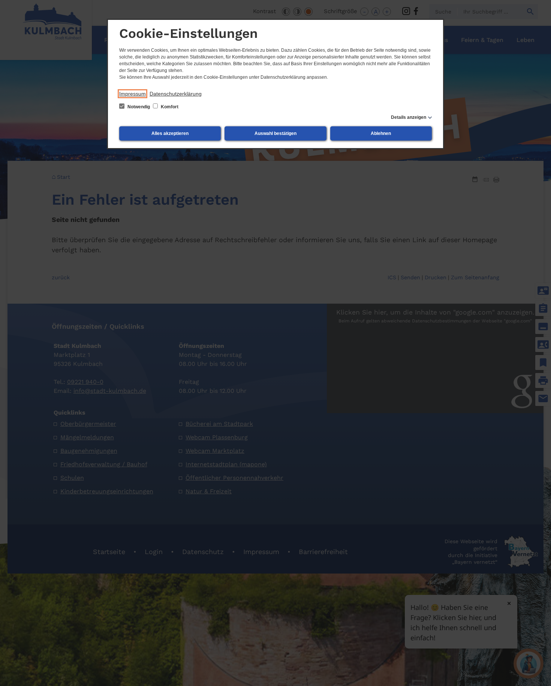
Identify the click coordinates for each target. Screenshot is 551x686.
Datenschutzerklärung (176, 94)
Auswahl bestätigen (275, 133)
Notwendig (138, 106)
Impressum (132, 94)
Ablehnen (381, 133)
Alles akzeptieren (170, 133)
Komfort (169, 106)
